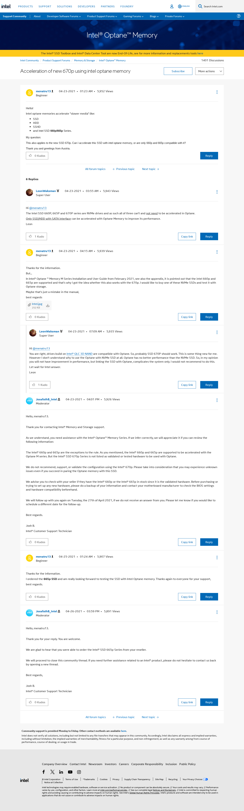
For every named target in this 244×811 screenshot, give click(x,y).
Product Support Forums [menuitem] (101, 16)
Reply (209, 156)
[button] (216, 92)
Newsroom (95, 764)
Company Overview (54, 764)
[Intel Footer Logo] (24, 780)
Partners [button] (108, 6)
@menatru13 (38, 208)
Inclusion (171, 764)
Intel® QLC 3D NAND (80, 354)
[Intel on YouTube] (70, 772)
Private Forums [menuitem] (173, 16)
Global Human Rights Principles (145, 792)
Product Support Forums (56, 60)
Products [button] (25, 6)
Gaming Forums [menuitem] (132, 16)
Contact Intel (78, 764)
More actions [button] (206, 71)
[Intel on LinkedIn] (61, 772)
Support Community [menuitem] (14, 16)
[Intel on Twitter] (52, 772)
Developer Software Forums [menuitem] (62, 16)
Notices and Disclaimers (164, 790)
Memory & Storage (84, 60)
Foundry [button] (127, 6)
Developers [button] (86, 6)
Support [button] (45, 6)
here (200, 53)
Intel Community (29, 60)
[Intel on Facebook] (44, 772)
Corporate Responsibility (147, 764)
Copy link (187, 236)
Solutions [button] (64, 6)
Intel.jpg (37, 304)
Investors (110, 764)
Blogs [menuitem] (153, 16)
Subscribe (178, 71)
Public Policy (187, 764)
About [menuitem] (37, 16)
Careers (124, 764)
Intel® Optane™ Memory (112, 60)
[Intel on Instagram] (79, 772)
